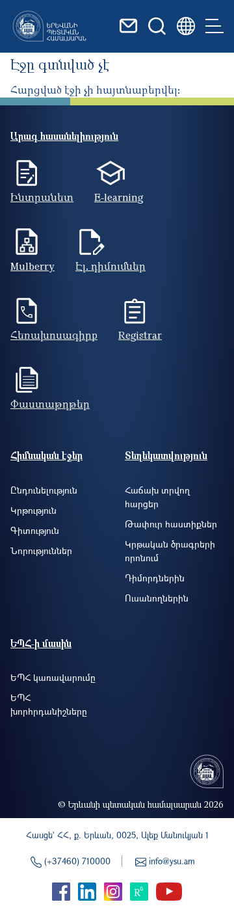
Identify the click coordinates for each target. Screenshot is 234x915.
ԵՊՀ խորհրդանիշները (48, 704)
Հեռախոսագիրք (54, 335)
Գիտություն (34, 530)
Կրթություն (33, 510)
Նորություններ (41, 550)
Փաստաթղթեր (50, 404)
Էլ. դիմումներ (110, 266)
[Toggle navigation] (214, 26)
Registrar (140, 335)
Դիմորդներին (155, 578)
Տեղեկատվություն (166, 455)
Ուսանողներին (156, 598)
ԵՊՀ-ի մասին (41, 643)
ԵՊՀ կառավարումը (53, 677)
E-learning (119, 197)
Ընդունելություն (43, 490)
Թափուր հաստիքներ (171, 524)
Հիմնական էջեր (46, 455)
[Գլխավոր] (49, 26)
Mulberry (32, 266)
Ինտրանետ (41, 197)
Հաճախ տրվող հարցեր (157, 497)
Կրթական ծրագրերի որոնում (170, 551)
